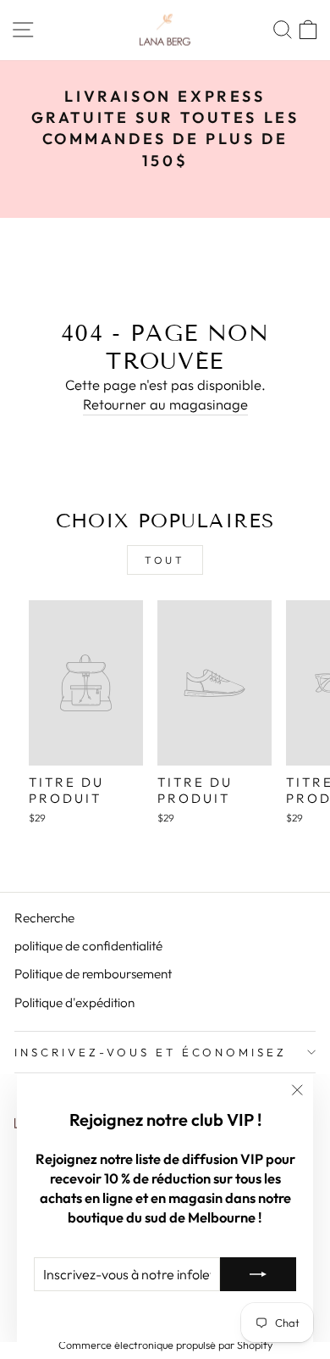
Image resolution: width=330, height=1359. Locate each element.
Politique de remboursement (93, 974)
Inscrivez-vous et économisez (150, 1052)
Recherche (44, 918)
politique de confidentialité (88, 946)
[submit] (258, 1274)
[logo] (165, 30)
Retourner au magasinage (165, 404)
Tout (164, 560)
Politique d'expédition (74, 1002)
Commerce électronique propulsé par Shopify (165, 1344)
